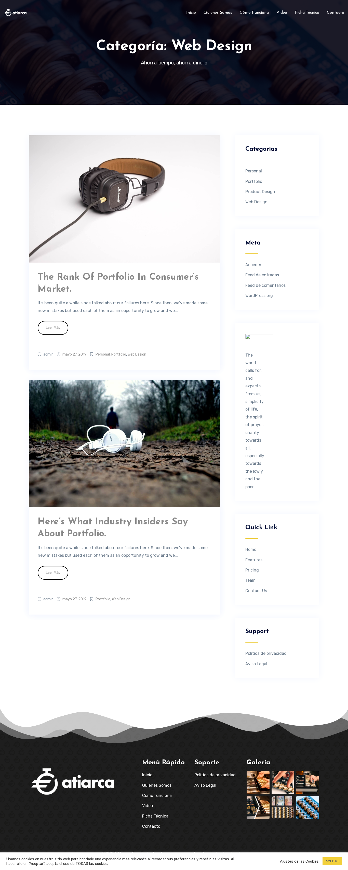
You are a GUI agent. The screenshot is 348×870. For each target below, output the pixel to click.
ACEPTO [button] (332, 861)
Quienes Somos (218, 13)
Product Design (260, 191)
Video (281, 13)
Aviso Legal (256, 663)
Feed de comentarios (265, 285)
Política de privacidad (266, 653)
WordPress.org (259, 295)
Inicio (191, 13)
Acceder (253, 264)
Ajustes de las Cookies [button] (299, 861)
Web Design (137, 354)
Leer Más (53, 327)
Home (250, 549)
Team (250, 580)
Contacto (335, 13)
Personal (103, 354)
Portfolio (118, 354)
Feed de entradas (262, 275)
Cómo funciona (254, 13)
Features (253, 560)
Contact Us (256, 590)
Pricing (252, 570)
